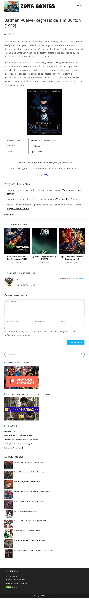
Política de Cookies (15, 579)
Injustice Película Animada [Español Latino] (71, 257)
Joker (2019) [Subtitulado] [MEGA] (44, 257)
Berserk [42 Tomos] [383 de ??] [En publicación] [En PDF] (33, 550)
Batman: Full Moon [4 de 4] (13, 448)
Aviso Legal (11, 576)
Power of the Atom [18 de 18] (14, 431)
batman (11, 215)
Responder (80, 278)
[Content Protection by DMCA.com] (12, 587)
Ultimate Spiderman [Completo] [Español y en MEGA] (32, 491)
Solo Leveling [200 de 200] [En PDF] (26, 511)
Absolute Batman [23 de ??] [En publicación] (29, 462)
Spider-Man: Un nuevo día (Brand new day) (29, 472)
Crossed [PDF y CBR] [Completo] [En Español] (29, 540)
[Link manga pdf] (21, 409)
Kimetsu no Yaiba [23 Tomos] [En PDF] (27, 531)
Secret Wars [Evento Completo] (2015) (27, 482)
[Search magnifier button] (81, 354)
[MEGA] (44, 174)
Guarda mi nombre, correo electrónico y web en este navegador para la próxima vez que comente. (40, 333)
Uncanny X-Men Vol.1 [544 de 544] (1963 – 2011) (30, 521)
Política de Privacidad (16, 583)
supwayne (12, 34)
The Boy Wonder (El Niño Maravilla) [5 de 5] (19, 444)
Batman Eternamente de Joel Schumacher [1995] (17, 257)
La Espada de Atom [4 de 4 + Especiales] (18, 435)
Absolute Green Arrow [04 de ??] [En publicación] (21, 440)
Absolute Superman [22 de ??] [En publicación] (30, 501)
